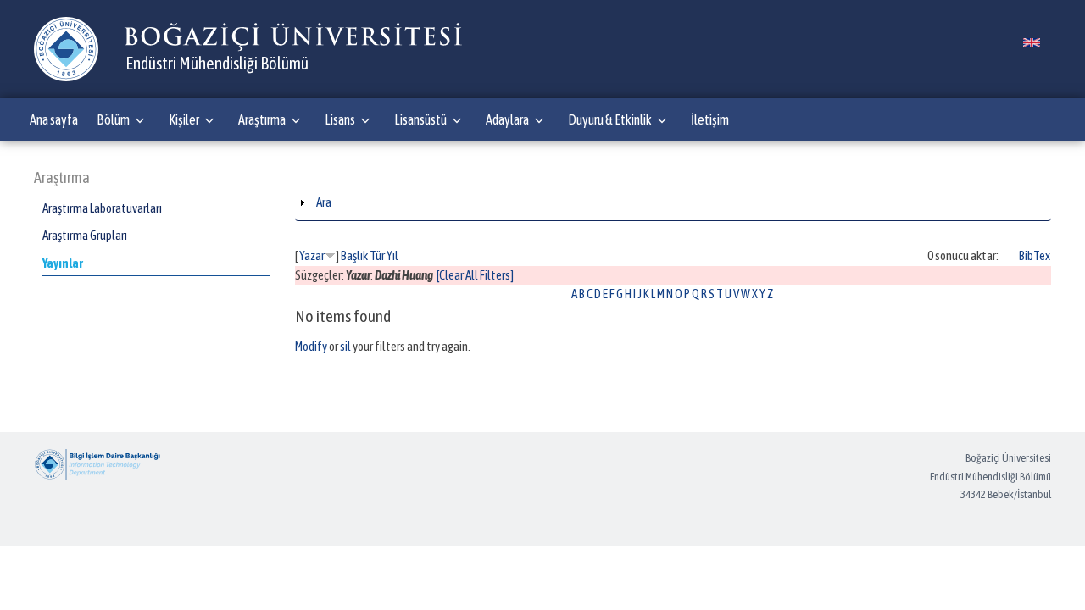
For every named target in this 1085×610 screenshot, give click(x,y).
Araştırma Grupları (84, 235)
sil (345, 346)
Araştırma (262, 119)
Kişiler (184, 119)
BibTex (1034, 255)
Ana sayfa (54, 119)
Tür (377, 255)
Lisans (340, 119)
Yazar (312, 255)
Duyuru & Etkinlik (610, 119)
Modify (311, 346)
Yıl (392, 255)
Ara (323, 202)
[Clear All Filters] (475, 275)
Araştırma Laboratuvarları (102, 208)
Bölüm (113, 119)
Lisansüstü (420, 119)
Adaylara (507, 119)
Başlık (354, 255)
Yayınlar (62, 263)
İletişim (710, 119)
